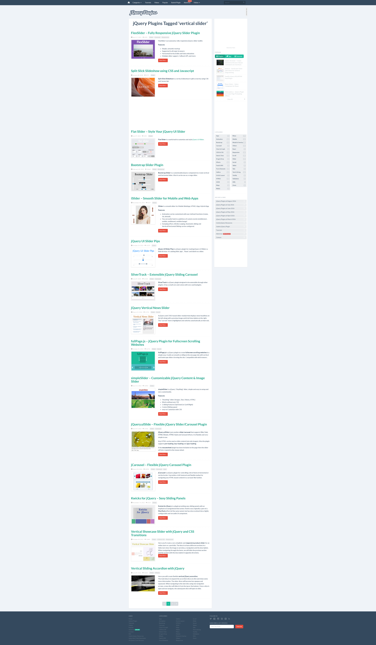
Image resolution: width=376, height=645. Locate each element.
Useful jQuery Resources (224, 223)
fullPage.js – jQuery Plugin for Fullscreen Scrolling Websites (165, 342)
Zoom (239, 185)
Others (239, 145)
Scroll (158, 312)
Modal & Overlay (239, 142)
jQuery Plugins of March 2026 (226, 219)
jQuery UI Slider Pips (145, 241)
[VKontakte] (226, 619)
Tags (229, 56)
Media (222, 188)
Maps (222, 185)
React (239, 149)
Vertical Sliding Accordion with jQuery (157, 568)
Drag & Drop (222, 159)
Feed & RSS (222, 165)
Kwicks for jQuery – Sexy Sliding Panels (158, 498)
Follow (196, 2)
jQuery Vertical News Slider (150, 308)
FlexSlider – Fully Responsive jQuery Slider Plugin (165, 33)
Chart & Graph (222, 149)
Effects (157, 573)
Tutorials (148, 2)
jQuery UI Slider (198, 139)
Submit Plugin (176, 2)
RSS (130, 634)
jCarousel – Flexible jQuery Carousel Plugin (161, 465)
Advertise (188, 1)
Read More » (162, 60)
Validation (239, 178)
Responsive (165, 37)
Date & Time (222, 155)
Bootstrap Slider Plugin (147, 165)
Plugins (220, 56)
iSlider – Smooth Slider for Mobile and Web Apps (164, 198)
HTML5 (222, 178)
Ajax (165, 469)
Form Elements (222, 169)
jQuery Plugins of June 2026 (225, 208)
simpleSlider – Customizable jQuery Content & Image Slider (168, 379)
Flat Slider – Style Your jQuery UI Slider (158, 131)
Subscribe (239, 626)
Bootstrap (161, 169)
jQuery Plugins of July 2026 (225, 205)
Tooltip (239, 175)
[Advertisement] (170, 114)
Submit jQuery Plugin (223, 226)
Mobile (239, 139)
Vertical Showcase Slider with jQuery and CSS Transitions (162, 533)
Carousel (157, 37)
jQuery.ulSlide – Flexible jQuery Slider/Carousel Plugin (169, 424)
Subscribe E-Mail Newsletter (137, 638)
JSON (222, 182)
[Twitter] (211, 619)
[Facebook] (214, 619)
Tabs (239, 169)
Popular (165, 2)
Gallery (222, 172)
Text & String (239, 172)
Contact (218, 237)
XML (239, 182)
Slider (151, 37)
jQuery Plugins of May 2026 (225, 212)
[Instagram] (218, 619)
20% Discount (227, 234)
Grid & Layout (222, 175)
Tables (239, 165)
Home (130, 619)
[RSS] (229, 619)
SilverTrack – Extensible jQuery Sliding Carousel (164, 274)
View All (230, 99)
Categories (136, 2)
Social (239, 162)
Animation (222, 139)
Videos (156, 2)
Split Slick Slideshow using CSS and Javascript (162, 71)
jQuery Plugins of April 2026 (225, 216)
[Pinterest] (222, 619)
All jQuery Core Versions (136, 640)
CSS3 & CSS (160, 539)
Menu (239, 136)
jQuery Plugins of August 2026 (226, 201)
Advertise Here (230, 47)
